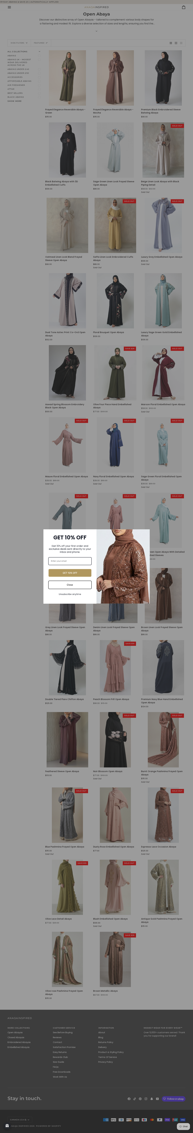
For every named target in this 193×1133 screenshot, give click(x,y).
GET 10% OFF (70, 572)
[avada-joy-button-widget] (7, 1125)
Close (70, 584)
